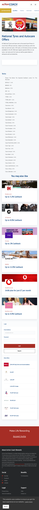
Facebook (6, 478)
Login (19, 346)
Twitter (5, 480)
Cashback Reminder (19, 464)
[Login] (31, 4)
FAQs (22, 491)
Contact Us (23, 493)
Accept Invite (19, 436)
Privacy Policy (5, 491)
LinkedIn (6, 482)
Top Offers (15, 10)
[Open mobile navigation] (35, 4)
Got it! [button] (6, 506)
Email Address (7, 329)
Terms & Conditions (6, 493)
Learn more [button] (28, 502)
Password (6, 337)
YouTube (6, 475)
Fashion (22, 10)
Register (19, 351)
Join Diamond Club (5, 10)
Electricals (29, 10)
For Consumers (24, 475)
